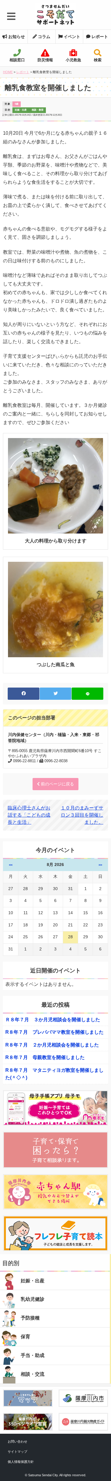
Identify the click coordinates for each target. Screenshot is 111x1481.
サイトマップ (17, 1451)
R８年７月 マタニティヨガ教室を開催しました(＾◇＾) (54, 1074)
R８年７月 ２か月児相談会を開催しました (52, 1044)
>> (100, 865)
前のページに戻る (57, 784)
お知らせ (16, 36)
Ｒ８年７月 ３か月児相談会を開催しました (52, 1019)
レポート (99, 36)
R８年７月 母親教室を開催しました (45, 1057)
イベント (71, 36)
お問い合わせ (17, 1441)
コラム (43, 36)
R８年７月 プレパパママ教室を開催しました (54, 1032)
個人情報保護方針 (21, 1461)
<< (10, 865)
